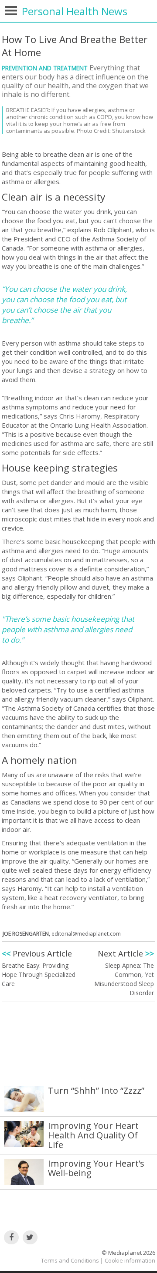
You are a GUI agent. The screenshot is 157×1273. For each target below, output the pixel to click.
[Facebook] (11, 1237)
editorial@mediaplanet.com (86, 933)
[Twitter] (30, 1237)
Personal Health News (74, 11)
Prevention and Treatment (45, 68)
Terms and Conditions (70, 1260)
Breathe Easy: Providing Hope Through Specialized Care (38, 974)
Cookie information (130, 1260)
